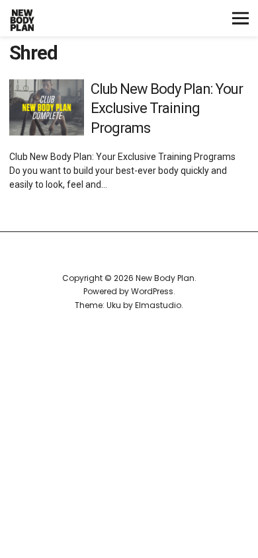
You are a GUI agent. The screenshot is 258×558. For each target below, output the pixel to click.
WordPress (152, 291)
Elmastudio (158, 305)
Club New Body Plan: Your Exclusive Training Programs (167, 108)
